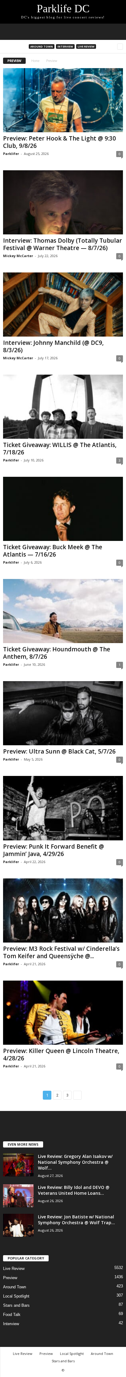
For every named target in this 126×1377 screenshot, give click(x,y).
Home (35, 61)
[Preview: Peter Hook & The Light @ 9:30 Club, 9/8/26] (63, 100)
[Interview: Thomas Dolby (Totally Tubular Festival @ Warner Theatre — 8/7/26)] (63, 202)
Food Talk (11, 1314)
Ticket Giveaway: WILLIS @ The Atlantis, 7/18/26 (60, 448)
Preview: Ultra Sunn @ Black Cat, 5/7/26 (59, 751)
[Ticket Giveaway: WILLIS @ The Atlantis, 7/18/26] (63, 407)
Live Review (86, 46)
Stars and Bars (16, 1305)
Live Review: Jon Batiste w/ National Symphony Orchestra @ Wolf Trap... (76, 1219)
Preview (10, 1277)
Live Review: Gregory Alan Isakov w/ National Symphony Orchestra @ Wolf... (75, 1162)
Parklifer (11, 153)
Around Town (41, 46)
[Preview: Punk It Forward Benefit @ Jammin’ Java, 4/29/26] (63, 808)
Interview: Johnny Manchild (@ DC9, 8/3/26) (53, 346)
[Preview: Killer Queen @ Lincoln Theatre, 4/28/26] (63, 1013)
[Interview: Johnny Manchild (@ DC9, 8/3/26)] (63, 304)
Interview (65, 46)
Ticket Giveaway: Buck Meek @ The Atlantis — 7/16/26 (52, 550)
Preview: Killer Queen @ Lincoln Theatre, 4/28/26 (61, 1054)
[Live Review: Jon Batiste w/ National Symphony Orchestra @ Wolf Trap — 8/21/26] (18, 1225)
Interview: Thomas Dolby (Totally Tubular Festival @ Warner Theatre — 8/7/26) (62, 244)
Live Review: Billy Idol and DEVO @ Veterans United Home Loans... (73, 1190)
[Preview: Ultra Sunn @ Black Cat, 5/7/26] (63, 713)
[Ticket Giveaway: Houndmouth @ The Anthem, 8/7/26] (63, 611)
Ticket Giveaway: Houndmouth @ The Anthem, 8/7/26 (56, 653)
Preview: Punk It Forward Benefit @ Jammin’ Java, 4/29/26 (53, 850)
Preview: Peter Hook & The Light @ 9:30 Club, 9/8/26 (59, 142)
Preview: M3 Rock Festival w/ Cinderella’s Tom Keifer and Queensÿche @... (61, 952)
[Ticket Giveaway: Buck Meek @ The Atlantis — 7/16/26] (63, 509)
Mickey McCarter (18, 255)
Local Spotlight (16, 1296)
